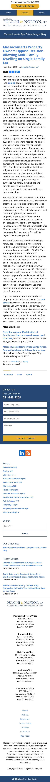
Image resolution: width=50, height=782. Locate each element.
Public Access (11, 501)
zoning (11, 82)
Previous (8, 374)
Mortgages (9, 486)
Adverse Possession (14, 493)
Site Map (25, 727)
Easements (10, 467)
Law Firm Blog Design (25, 779)
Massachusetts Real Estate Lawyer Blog (25, 22)
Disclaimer (25, 719)
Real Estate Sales (12, 482)
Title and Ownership (14, 478)
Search (25, 533)
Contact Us (25, 731)
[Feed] (28, 453)
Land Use (14, 361)
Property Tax (10, 504)
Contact (25, 12)
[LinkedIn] (22, 453)
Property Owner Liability (15, 508)
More (41, 12)
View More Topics (11, 512)
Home (8, 12)
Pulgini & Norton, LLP (33, 768)
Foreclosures (10, 490)
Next (29, 374)
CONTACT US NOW (25, 438)
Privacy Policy (25, 723)
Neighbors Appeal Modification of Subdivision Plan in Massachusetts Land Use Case (24, 335)
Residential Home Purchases (18, 497)
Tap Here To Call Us (25, 6)
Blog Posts (25, 736)
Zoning (25, 361)
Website (25, 715)
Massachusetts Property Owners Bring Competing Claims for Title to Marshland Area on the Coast (24, 588)
